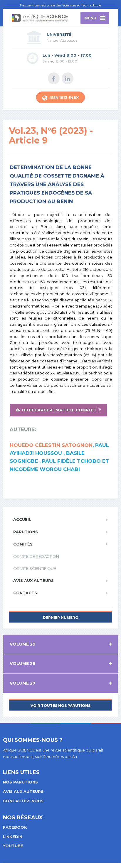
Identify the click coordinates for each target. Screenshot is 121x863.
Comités (23, 544)
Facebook (15, 827)
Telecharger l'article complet (59, 410)
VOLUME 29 (23, 644)
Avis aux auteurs (33, 580)
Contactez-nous (23, 800)
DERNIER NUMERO (60, 617)
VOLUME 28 (23, 663)
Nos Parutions (20, 782)
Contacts (25, 592)
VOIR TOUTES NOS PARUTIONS (60, 705)
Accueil (22, 519)
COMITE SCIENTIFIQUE (34, 568)
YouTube (13, 845)
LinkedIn (12, 836)
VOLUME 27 (23, 683)
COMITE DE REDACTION (36, 556)
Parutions (25, 531)
